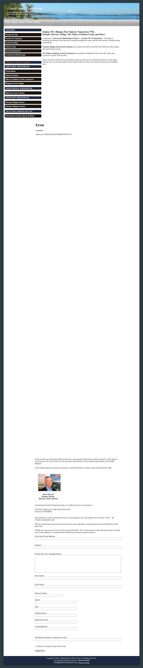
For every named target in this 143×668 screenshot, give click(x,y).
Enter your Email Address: (45, 536)
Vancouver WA (83, 660)
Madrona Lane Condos (15, 93)
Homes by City (11, 35)
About (29, 22)
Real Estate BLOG (12, 51)
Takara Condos (11, 75)
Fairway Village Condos (15, 106)
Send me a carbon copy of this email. (51, 646)
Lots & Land (10, 47)
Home (7, 22)
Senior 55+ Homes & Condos (18, 62)
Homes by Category (13, 39)
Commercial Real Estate (15, 55)
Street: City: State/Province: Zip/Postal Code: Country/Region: (41, 613)
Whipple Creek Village (14, 83)
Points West (10, 71)
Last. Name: (39, 584)
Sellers (22, 22)
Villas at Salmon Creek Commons (19, 79)
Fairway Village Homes (14, 102)
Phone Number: (41, 593)
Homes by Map (11, 43)
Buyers (15, 22)
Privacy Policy (84, 663)
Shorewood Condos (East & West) (19, 116)
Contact (36, 22)
